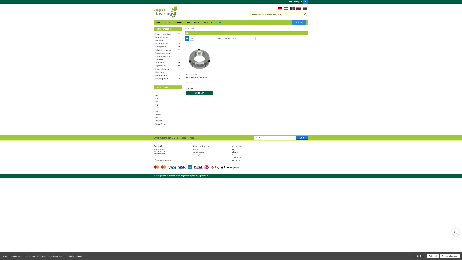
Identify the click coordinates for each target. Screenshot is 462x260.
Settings (420, 256)
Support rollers (160, 66)
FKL (156, 95)
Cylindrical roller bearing (163, 56)
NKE (192, 28)
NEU (156, 99)
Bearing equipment (161, 79)
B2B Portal (299, 22)
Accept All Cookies (450, 256)
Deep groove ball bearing (163, 34)
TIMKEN (158, 114)
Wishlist (196, 149)
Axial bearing (159, 59)
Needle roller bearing (162, 69)
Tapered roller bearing (162, 53)
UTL (156, 105)
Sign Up (299, 2)
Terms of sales (192, 22)
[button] (455, 232)
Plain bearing (159, 72)
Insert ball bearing (161, 37)
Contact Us (208, 22)
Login (291, 2)
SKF (156, 111)
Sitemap (172, 176)
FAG (156, 118)
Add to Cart (199, 93)
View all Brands (160, 124)
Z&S (157, 92)
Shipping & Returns (199, 155)
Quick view (199, 71)
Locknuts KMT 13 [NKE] (197, 77)
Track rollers (159, 63)
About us (167, 22)
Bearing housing (161, 47)
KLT (156, 102)
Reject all (433, 256)
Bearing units (159, 40)
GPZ (157, 108)
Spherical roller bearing (163, 50)
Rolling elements (161, 75)
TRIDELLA (158, 121)
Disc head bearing (161, 43)
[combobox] (279, 14)
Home (158, 22)
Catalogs (178, 22)
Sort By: (219, 38)
